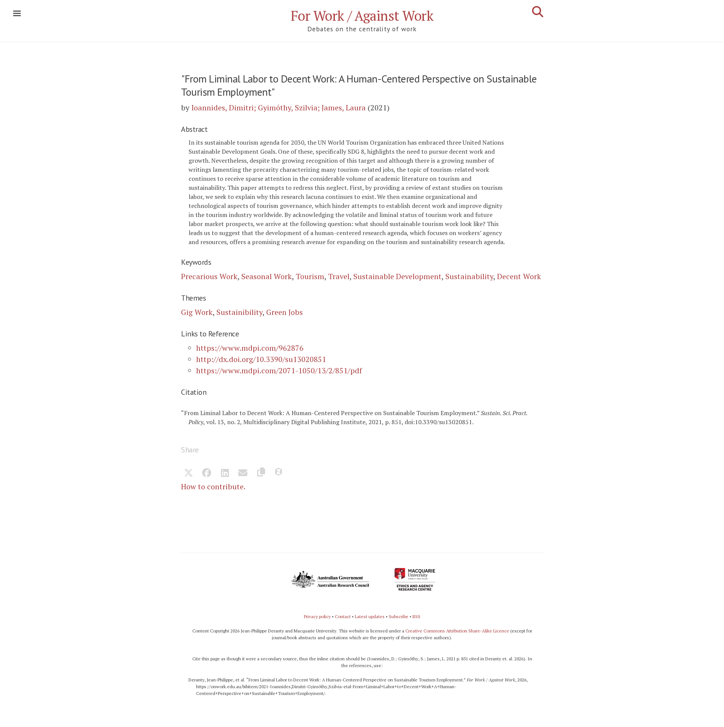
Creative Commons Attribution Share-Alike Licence (457, 631)
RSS (416, 616)
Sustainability (469, 276)
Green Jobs (284, 312)
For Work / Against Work (362, 15)
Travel (339, 276)
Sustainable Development (397, 276)
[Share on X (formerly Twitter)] (188, 473)
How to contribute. (213, 486)
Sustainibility (239, 312)
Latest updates (370, 616)
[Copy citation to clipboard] (260, 473)
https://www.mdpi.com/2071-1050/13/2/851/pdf (279, 370)
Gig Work (197, 312)
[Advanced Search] (537, 11)
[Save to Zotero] (279, 473)
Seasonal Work (266, 276)
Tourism (310, 276)
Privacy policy (317, 616)
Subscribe (398, 616)
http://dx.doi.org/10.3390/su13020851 (261, 359)
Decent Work (519, 276)
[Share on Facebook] (206, 473)
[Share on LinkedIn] (224, 473)
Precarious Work (209, 276)
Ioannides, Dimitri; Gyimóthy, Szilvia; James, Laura (278, 107)
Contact (343, 616)
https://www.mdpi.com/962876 (250, 348)
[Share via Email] (242, 473)
